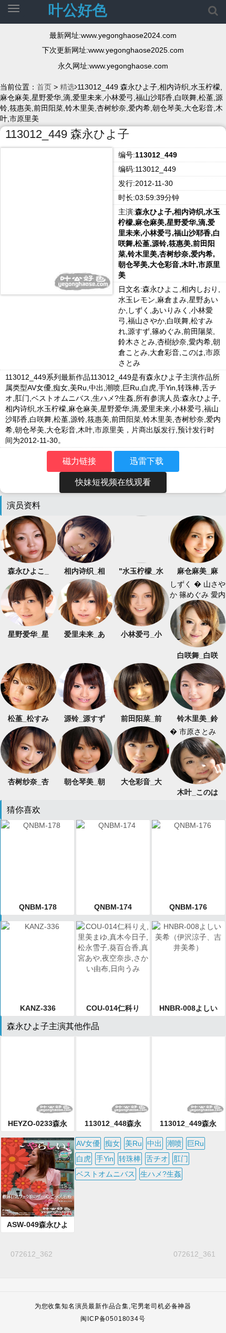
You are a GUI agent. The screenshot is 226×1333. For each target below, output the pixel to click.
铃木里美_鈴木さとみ (197, 719)
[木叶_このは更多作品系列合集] (198, 759)
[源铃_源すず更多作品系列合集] (85, 686)
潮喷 (174, 1143)
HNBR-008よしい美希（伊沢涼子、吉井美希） (188, 1008)
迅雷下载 (146, 461)
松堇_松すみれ (28, 719)
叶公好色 (77, 10)
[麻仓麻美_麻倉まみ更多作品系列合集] (198, 538)
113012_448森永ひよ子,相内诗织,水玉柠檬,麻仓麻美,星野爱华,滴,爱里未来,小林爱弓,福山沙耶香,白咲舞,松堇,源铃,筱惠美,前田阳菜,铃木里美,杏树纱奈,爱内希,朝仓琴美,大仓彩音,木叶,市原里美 (113, 1124)
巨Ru (195, 1143)
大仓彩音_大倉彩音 (141, 782)
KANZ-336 (38, 1008)
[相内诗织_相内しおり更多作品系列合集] (85, 538)
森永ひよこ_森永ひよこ (28, 571)
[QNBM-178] (37, 859)
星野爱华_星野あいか (28, 634)
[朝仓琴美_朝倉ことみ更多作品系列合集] (85, 749)
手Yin (105, 1158)
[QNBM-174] (112, 859)
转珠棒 (130, 1158)
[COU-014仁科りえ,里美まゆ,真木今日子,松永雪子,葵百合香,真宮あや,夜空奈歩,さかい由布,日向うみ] (112, 960)
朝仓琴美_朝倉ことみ (84, 782)
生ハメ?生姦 (160, 1174)
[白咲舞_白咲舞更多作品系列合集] (198, 622)
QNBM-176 (188, 907)
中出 (154, 1143)
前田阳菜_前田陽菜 (141, 719)
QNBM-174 (113, 907)
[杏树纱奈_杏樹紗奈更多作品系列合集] (28, 749)
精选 (67, 87)
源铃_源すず (84, 718)
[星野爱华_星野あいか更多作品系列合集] (28, 601)
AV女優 (88, 1143)
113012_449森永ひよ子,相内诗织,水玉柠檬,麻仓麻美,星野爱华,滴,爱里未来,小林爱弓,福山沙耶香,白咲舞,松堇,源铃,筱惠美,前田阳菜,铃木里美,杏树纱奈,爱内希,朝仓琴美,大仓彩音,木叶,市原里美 (188, 1124)
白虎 (83, 1158)
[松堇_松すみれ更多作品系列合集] (28, 686)
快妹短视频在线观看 (113, 482)
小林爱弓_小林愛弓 (141, 634)
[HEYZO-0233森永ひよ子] (37, 1075)
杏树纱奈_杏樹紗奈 (28, 782)
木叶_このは (197, 792)
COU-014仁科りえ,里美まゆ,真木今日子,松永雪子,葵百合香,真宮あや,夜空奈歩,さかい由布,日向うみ (113, 1008)
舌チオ (157, 1158)
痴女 (112, 1143)
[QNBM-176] (188, 859)
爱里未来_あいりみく (84, 634)
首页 (44, 87)
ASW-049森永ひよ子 (37, 1225)
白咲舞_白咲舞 (197, 655)
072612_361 (194, 1254)
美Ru (133, 1143)
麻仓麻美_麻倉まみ (197, 571)
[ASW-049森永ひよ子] (37, 1177)
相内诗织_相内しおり (84, 571)
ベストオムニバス (105, 1174)
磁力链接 (79, 461)
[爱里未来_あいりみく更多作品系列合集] (85, 601)
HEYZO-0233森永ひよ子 (37, 1124)
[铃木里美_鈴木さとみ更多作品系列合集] (198, 686)
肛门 (180, 1158)
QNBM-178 (38, 907)
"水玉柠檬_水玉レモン (141, 571)
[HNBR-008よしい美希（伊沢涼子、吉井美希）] (188, 960)
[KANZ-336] (37, 960)
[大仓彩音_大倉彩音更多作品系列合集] (141, 749)
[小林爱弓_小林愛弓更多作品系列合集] (141, 601)
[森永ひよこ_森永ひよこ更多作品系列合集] (28, 538)
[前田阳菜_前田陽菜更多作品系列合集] (141, 686)
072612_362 (32, 1254)
